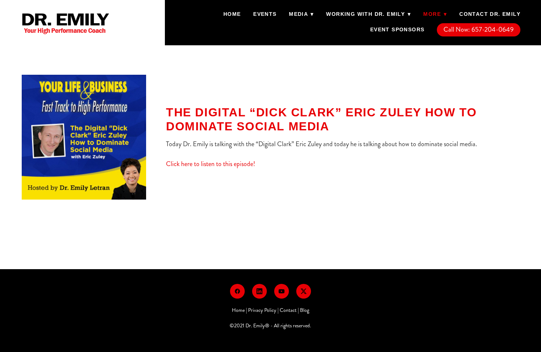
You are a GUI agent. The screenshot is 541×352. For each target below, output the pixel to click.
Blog (304, 310)
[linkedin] (259, 291)
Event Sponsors (397, 29)
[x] (303, 291)
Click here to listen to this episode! (210, 164)
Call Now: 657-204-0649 (478, 29)
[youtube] (281, 291)
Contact (288, 310)
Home (232, 14)
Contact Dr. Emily (489, 14)
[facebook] (237, 291)
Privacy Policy (262, 310)
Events (264, 14)
